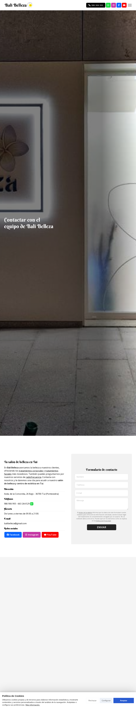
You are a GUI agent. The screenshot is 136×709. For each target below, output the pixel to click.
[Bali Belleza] (18, 5)
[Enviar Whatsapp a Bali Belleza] (108, 5)
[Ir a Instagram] (113, 5)
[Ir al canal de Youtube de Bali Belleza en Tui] (124, 5)
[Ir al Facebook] (118, 5)
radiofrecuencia (33, 477)
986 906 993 (10, 503)
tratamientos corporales (31, 470)
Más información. (33, 705)
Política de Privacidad (103, 521)
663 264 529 (24, 503)
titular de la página (85, 512)
